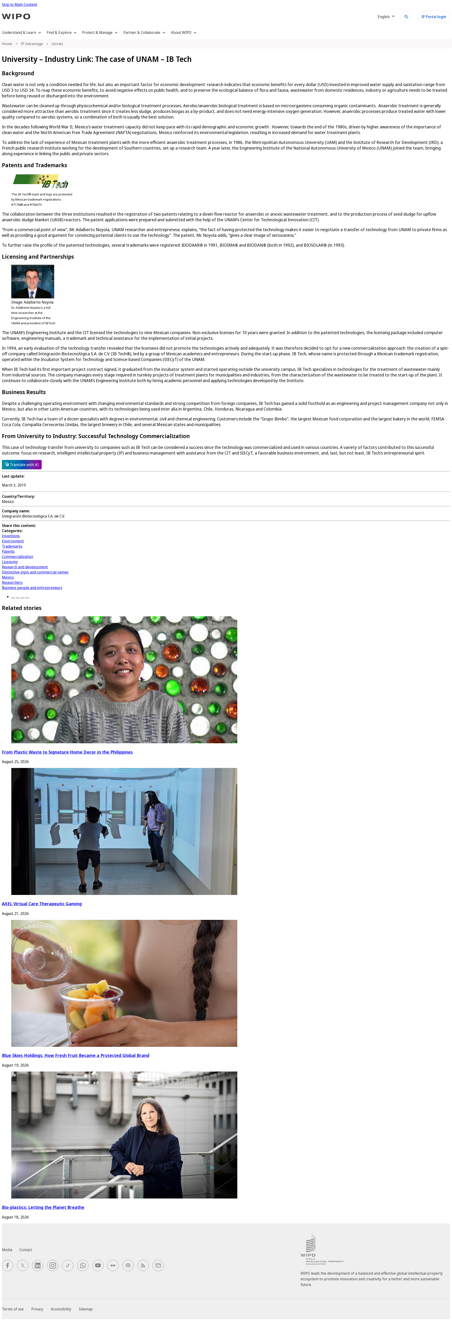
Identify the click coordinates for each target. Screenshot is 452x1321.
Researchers (12, 582)
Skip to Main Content (19, 4)
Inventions (11, 535)
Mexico (8, 577)
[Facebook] (13, 598)
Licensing (9, 561)
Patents (8, 551)
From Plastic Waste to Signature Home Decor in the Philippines (67, 752)
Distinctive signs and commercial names (35, 572)
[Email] (27, 598)
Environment (13, 541)
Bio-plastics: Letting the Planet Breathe (43, 1207)
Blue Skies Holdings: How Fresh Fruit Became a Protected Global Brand (75, 1055)
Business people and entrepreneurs (32, 587)
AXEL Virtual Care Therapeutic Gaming (42, 903)
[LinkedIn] (22, 598)
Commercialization (17, 556)
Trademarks (12, 546)
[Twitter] (18, 598)
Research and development (25, 567)
